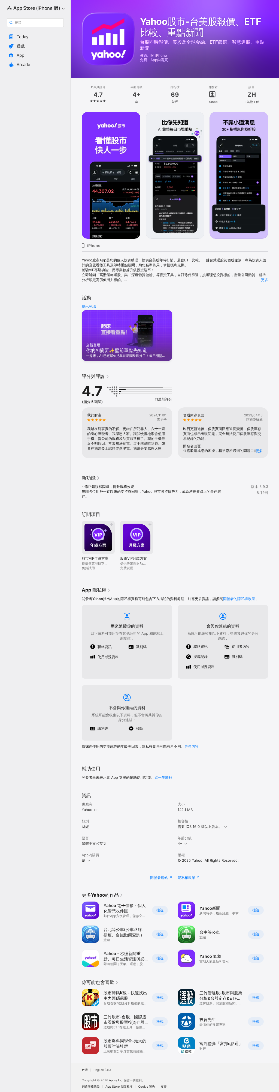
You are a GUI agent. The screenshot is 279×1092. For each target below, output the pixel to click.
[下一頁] (273, 94)
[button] (35, 37)
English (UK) (102, 1070)
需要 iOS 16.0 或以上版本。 (200, 826)
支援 (164, 1086)
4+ (180, 843)
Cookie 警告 (146, 1086)
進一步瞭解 (163, 777)
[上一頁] (76, 94)
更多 (264, 280)
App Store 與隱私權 (118, 1086)
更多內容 (191, 746)
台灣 (85, 1070)
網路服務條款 (91, 1086)
